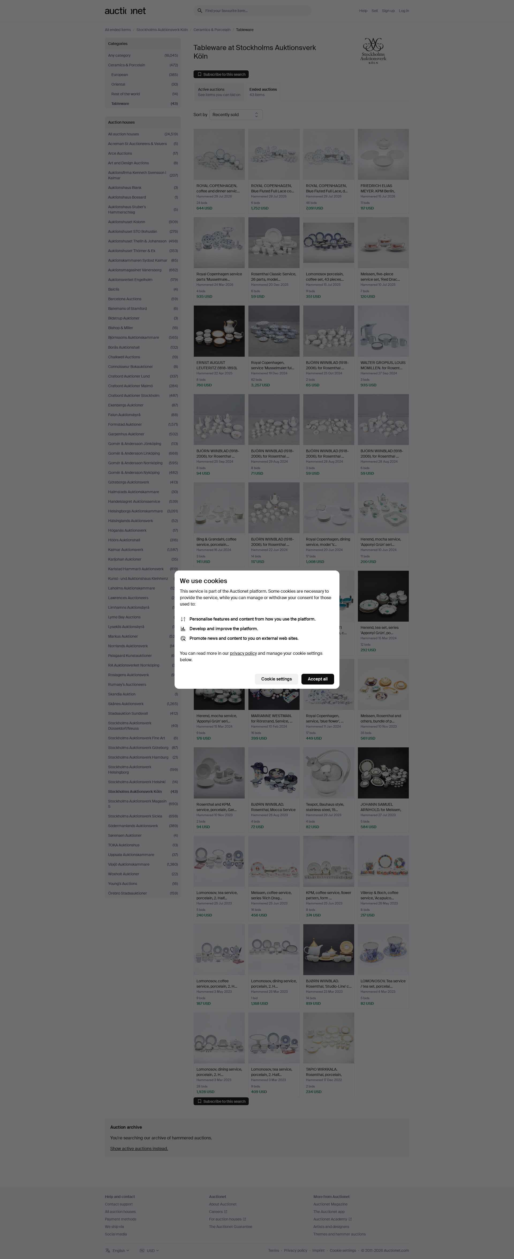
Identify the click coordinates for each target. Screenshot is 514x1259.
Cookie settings (276, 679)
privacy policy (243, 653)
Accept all (318, 679)
